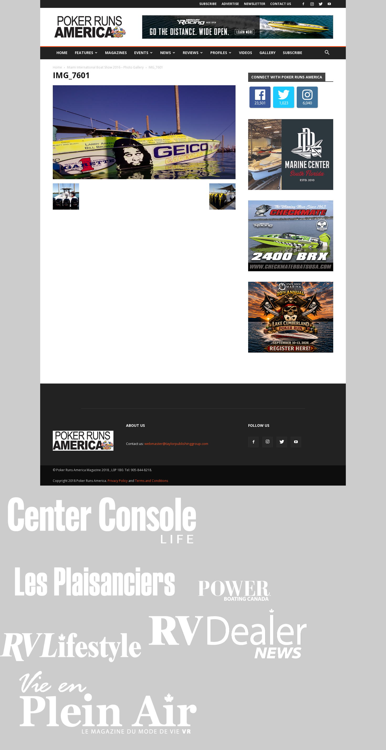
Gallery (267, 52)
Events (141, 52)
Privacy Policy (118, 480)
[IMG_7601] (144, 178)
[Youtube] (329, 4)
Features (84, 52)
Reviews (191, 52)
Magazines (116, 52)
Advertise (230, 4)
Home (61, 52)
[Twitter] (321, 4)
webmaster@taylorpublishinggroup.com (176, 443)
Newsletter (254, 4)
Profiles (218, 52)
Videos (245, 52)
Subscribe (208, 4)
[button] (327, 52)
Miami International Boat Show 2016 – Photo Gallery (105, 67)
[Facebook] (303, 4)
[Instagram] (312, 4)
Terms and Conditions (151, 480)
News (165, 52)
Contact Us (280, 4)
